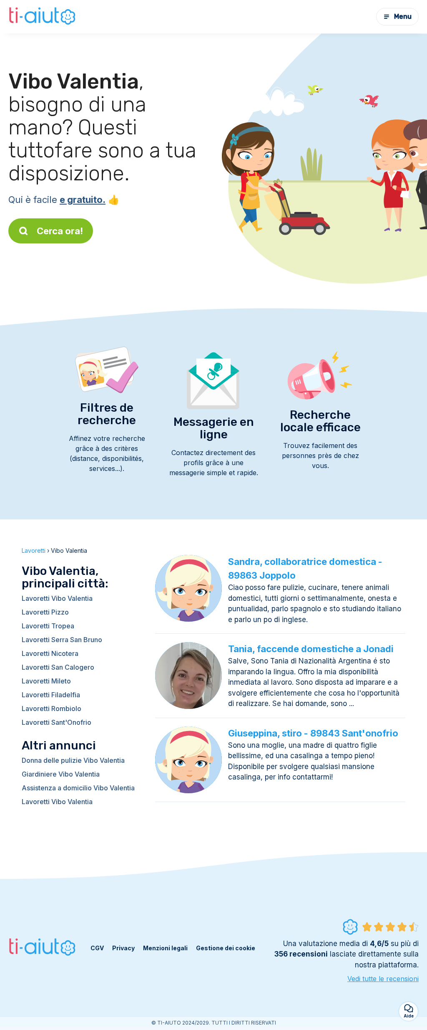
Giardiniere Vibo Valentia (61, 774)
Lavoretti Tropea (48, 626)
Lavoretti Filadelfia (51, 695)
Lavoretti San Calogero (58, 667)
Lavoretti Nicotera (50, 653)
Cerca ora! (60, 230)
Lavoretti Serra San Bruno (62, 639)
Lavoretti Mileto (46, 681)
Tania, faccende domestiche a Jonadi (311, 648)
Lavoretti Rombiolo (51, 708)
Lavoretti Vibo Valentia (57, 598)
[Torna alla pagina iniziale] (43, 16)
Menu (403, 16)
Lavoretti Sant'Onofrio (56, 722)
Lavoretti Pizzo (45, 612)
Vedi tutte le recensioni (383, 978)
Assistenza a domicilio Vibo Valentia (78, 788)
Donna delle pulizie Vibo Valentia (73, 760)
